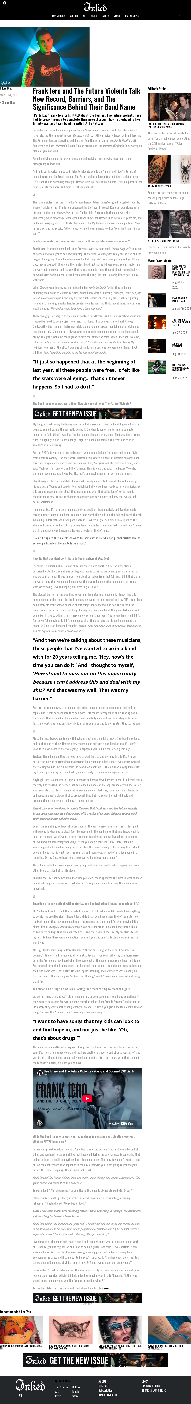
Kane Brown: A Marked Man (179, 300)
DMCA (145, 1381)
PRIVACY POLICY (151, 1386)
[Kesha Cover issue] (95, 1359)
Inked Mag (6, 88)
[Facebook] (4, 3)
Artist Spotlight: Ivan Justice (163, 241)
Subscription (105, 1390)
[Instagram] (13, 3)
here (106, 1288)
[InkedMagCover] (87, 413)
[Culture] (169, 1330)
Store (117, 16)
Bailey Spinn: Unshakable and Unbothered (180, 367)
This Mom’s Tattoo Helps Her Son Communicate (165, 1347)
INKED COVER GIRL (108, 1395)
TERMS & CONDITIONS (154, 1390)
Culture (74, 16)
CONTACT (103, 1386)
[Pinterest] (17, 3)
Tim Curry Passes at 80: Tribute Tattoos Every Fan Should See (120, 1347)
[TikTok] (21, 3)
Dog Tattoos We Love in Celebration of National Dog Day (69, 1347)
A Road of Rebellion (177, 345)
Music (94, 16)
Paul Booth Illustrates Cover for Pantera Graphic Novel (166, 125)
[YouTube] (25, 3)
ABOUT (102, 1381)
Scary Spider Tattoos (159, 186)
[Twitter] (9, 3)
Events (105, 16)
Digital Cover (131, 16)
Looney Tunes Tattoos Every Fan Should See (21, 1347)
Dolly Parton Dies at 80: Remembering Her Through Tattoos (181, 270)
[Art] (21, 1330)
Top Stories (58, 16)
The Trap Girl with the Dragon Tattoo (181, 322)
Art (85, 16)
